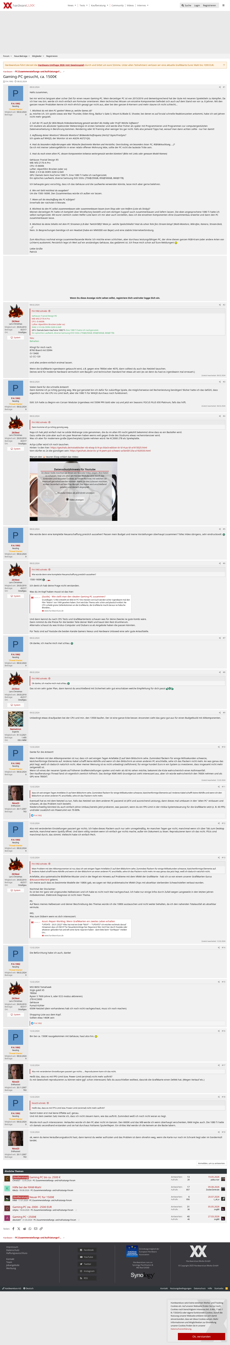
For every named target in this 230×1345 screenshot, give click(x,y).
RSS (86, 1278)
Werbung (11, 1268)
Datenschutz (12, 1250)
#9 (224, 712)
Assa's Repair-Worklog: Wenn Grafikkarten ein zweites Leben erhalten (78, 921)
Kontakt (10, 1259)
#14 (223, 947)
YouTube (88, 1256)
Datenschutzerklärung (181, 1328)
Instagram (89, 1271)
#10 (223, 747)
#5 (224, 529)
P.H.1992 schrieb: (39, 311)
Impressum (12, 1246)
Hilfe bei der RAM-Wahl (27, 1187)
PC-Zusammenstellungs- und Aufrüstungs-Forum (54, 1180)
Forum (6, 56)
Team (9, 1262)
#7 (224, 638)
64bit (15, 1200)
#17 (223, 1065)
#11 (223, 786)
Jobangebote (12, 1265)
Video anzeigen (76, 499)
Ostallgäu (22, 332)
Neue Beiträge (20, 56)
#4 (224, 416)
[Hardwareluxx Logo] (19, 5)
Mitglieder (37, 56)
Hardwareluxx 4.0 (12, 1288)
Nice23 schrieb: (39, 1103)
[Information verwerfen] (223, 65)
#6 (224, 563)
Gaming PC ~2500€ (24, 1217)
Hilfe (210, 1288)
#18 (223, 1097)
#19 (223, 1132)
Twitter (87, 1264)
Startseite (218, 1288)
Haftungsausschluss (16, 1253)
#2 (224, 304)
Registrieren (52, 56)
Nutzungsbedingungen (181, 1288)
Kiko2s (15, 1190)
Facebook (89, 1249)
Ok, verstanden (201, 1336)
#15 (223, 982)
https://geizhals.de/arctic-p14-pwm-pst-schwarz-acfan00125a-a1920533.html (110, 450)
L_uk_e (216, 1199)
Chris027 (16, 1180)
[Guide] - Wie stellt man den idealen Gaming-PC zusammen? (73, 596)
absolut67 (17, 1220)
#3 (224, 381)
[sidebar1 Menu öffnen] (223, 5)
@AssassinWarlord (39, 879)
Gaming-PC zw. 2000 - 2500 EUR (32, 1207)
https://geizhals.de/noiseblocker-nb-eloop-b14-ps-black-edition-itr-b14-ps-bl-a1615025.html (99, 447)
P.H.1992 (9, 81)
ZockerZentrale (212, 1189)
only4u (15, 1210)
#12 (223, 823)
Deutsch (29, 1288)
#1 (224, 87)
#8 (224, 672)
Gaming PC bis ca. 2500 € (45, 1177)
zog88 (216, 1209)
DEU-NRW (22, 740)
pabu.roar (215, 1179)
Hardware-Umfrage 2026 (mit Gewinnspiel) (61, 65)
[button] (76, 5)
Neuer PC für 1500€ (41, 1197)
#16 (223, 1031)
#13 (223, 857)
